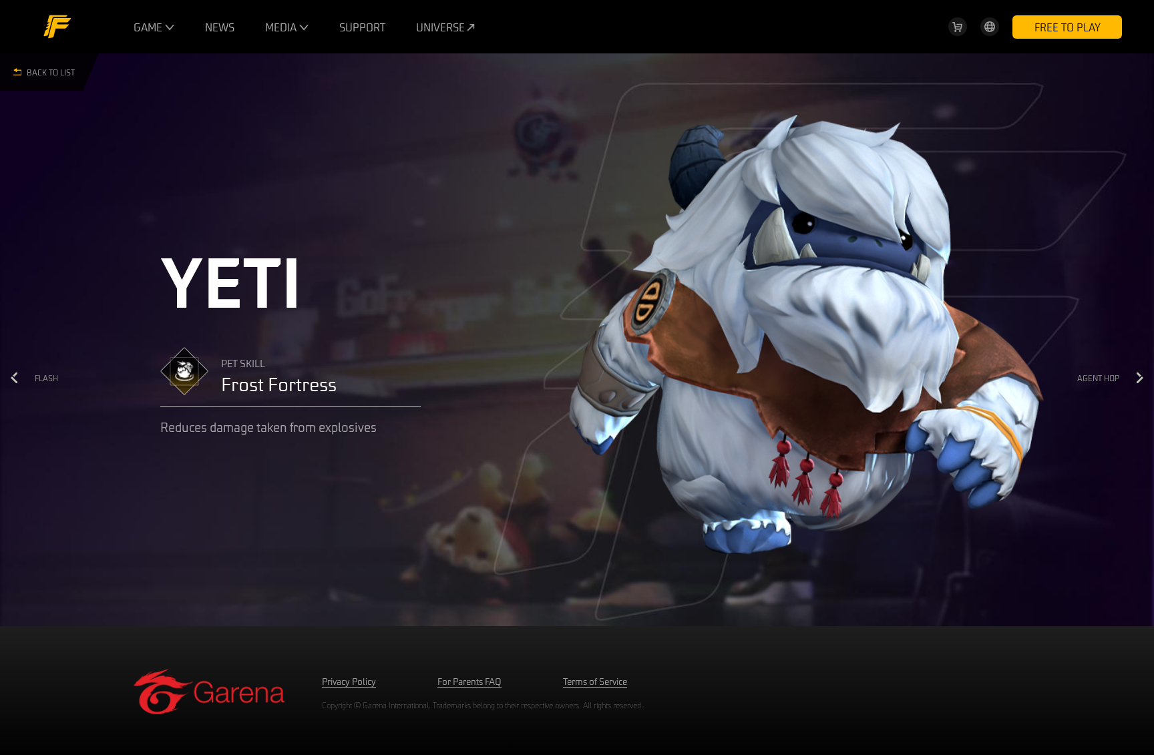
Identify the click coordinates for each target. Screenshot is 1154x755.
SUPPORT (362, 27)
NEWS (219, 27)
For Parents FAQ (469, 681)
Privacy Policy (349, 681)
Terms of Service (595, 681)
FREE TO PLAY (1067, 27)
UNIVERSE (441, 27)
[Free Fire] (57, 26)
